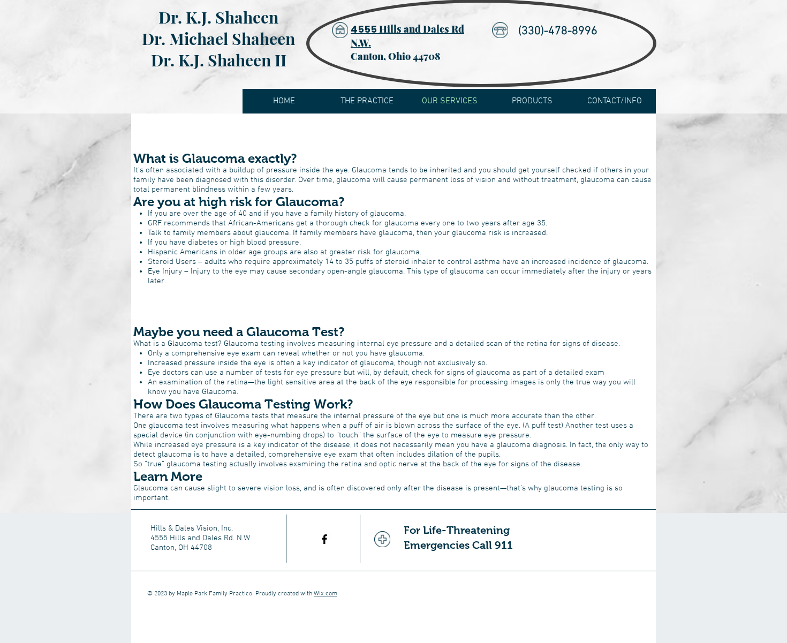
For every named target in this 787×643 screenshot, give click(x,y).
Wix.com (325, 593)
